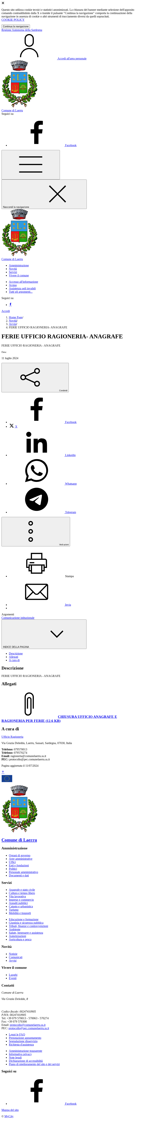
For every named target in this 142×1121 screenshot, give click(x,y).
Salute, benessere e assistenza (26, 932)
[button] (19, 265)
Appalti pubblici (18, 903)
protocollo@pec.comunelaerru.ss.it (29, 1028)
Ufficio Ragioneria (12, 736)
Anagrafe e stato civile (22, 889)
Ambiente (14, 929)
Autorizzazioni (17, 936)
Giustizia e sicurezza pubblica (26, 922)
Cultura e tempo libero (22, 893)
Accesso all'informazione (23, 281)
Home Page (16, 317)
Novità (13, 320)
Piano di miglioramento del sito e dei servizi (34, 1064)
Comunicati (15, 957)
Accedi (5, 311)
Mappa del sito (10, 1110)
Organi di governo (19, 855)
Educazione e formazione (23, 919)
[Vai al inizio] (2, 772)
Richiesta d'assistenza (21, 1044)
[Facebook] (10, 304)
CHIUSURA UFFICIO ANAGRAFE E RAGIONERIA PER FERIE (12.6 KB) (59, 719)
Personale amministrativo (23, 872)
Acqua (13, 285)
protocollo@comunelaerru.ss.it (27, 1024)
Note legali (15, 1057)
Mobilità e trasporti (20, 913)
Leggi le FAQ (17, 1034)
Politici (13, 868)
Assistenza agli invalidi (22, 288)
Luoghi (13, 974)
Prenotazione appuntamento (25, 1037)
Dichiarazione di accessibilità (26, 1060)
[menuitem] (43, 422)
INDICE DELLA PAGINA (16, 647)
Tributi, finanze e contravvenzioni (28, 926)
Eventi (12, 978)
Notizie (13, 953)
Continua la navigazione (15, 26)
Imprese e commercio (21, 899)
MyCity (8, 1116)
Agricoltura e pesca (20, 939)
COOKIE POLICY (13, 19)
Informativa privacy (20, 1054)
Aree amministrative (20, 858)
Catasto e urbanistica (21, 906)
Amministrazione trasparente (25, 1050)
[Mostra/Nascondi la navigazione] (30, 164)
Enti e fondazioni (19, 865)
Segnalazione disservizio (23, 1041)
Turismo (13, 909)
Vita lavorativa (17, 896)
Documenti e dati (19, 875)
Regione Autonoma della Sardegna (21, 30)
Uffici (12, 862)
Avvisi (12, 324)
